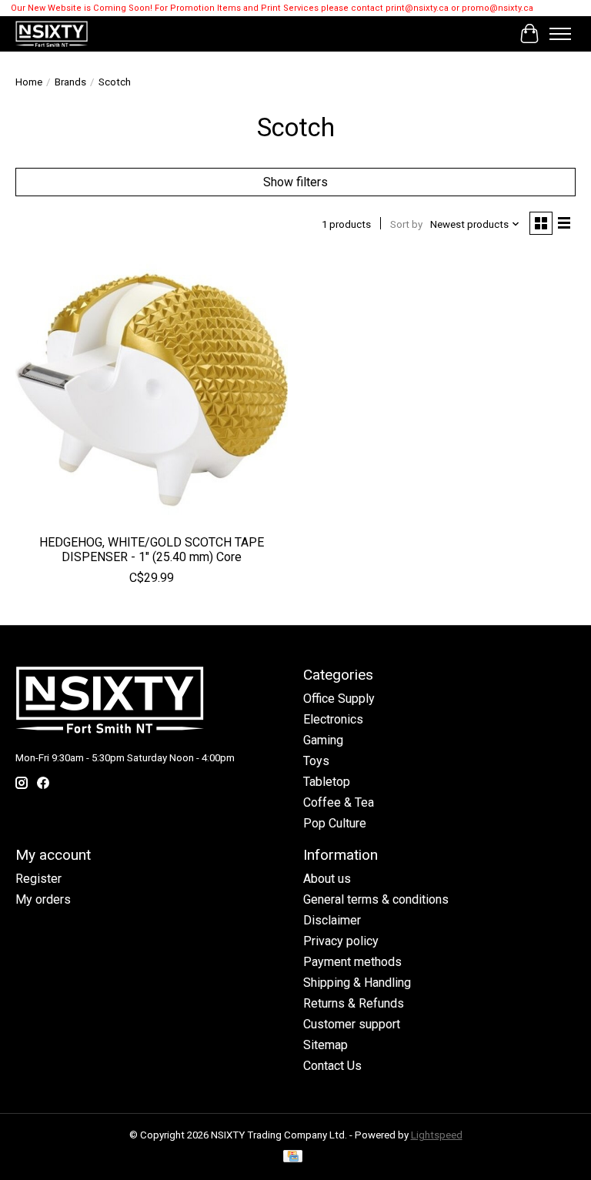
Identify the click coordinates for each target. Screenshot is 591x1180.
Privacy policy (341, 941)
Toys (316, 761)
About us (327, 878)
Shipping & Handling (357, 982)
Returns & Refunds (353, 1003)
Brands (70, 82)
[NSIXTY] (51, 34)
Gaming (323, 740)
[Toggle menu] (560, 33)
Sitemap (325, 1045)
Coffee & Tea (338, 802)
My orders (43, 899)
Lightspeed (436, 1135)
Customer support (351, 1024)
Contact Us (332, 1065)
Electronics (333, 719)
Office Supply (339, 698)
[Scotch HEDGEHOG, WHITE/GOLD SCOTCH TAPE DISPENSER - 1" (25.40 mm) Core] (151, 389)
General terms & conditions (376, 899)
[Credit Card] (292, 1157)
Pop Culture (334, 823)
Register (38, 878)
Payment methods (352, 961)
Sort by (406, 224)
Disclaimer (332, 920)
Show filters (295, 182)
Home (28, 82)
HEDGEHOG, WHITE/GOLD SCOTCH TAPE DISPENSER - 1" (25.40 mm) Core (151, 549)
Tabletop (326, 781)
